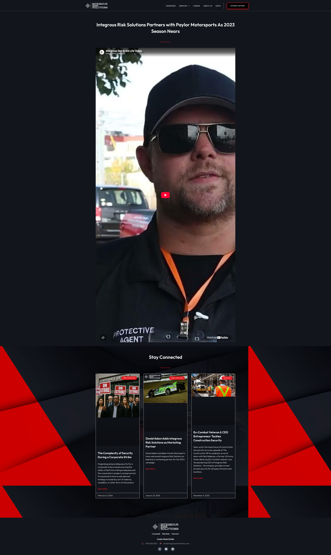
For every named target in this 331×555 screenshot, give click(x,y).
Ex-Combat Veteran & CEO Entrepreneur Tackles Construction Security (210, 436)
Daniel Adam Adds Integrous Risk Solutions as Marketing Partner (164, 442)
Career (196, 6)
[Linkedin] (173, 549)
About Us (207, 6)
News (218, 6)
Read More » (103, 489)
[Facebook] (166, 549)
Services (183, 6)
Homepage (171, 6)
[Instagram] (160, 549)
